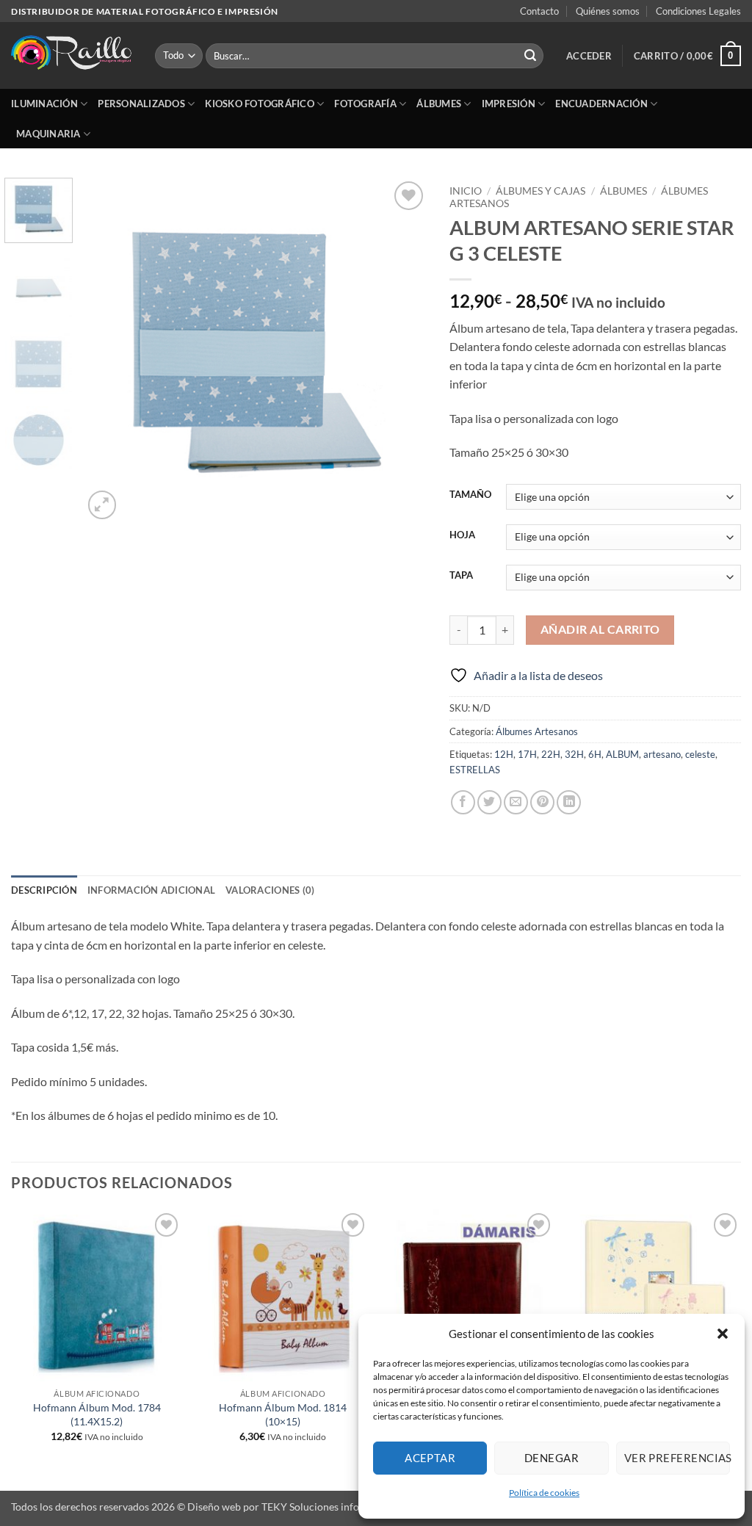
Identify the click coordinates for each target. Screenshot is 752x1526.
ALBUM (622, 754)
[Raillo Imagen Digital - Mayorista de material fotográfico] (72, 55)
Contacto (539, 11)
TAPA (461, 576)
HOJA (462, 535)
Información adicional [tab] (151, 890)
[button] (722, 1333)
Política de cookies (544, 1492)
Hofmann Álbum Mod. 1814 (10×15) (283, 1414)
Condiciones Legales (698, 11)
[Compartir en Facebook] (463, 802)
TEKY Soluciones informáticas (330, 1506)
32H (574, 754)
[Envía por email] (516, 802)
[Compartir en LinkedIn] (569, 802)
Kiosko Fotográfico (259, 103)
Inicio (465, 191)
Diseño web (214, 1506)
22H (550, 754)
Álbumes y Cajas (540, 191)
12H (503, 754)
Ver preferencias (677, 1457)
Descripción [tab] (44, 890)
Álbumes (438, 103)
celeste (700, 754)
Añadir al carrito (600, 629)
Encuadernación (601, 103)
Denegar (551, 1457)
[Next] (402, 350)
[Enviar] (530, 55)
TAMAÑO (470, 495)
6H (594, 754)
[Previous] (108, 350)
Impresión (508, 103)
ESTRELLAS (474, 769)
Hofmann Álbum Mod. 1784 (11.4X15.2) (97, 1414)
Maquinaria (48, 134)
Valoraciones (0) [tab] (269, 890)
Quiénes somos (608, 11)
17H (527, 754)
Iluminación (44, 103)
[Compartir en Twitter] (489, 802)
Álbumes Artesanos (537, 731)
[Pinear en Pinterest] (542, 802)
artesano (662, 754)
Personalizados (141, 103)
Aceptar (430, 1457)
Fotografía (365, 103)
